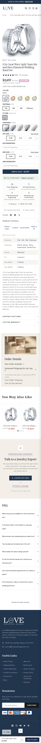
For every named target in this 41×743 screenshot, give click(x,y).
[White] (6, 98)
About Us (26, 661)
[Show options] (22, 739)
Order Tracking (28, 669)
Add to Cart (32, 739)
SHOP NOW (29, 1)
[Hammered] (27, 128)
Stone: (6, 113)
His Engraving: (9, 143)
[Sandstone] (34, 128)
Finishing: (7, 123)
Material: (7, 104)
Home (5, 15)
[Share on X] (19, 215)
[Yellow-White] (34, 98)
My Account (27, 665)
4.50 (30, 138)
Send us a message (21, 486)
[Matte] (6, 128)
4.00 (10, 138)
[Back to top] (20, 731)
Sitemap (26, 682)
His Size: (6, 134)
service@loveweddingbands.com (17, 647)
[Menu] (35, 8)
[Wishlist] (30, 8)
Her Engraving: (9, 162)
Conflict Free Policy (10, 673)
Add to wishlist (29, 210)
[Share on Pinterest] (10, 215)
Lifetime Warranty (9, 669)
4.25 (20, 138)
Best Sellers (9, 60)
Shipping (5, 83)
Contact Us (7, 676)
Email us (14, 204)
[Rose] (13, 98)
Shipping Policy (8, 665)
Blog (4, 680)
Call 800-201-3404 (21, 478)
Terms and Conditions (27, 677)
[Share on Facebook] (15, 215)
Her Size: (6, 152)
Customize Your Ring (13, 210)
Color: (6, 90)
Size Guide (34, 134)
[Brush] (13, 128)
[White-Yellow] (20, 98)
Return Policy (7, 661)
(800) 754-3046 (26, 204)
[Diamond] (5, 117)
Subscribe (31, 705)
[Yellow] (27, 98)
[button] (15, 75)
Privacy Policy (27, 673)
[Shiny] (20, 128)
